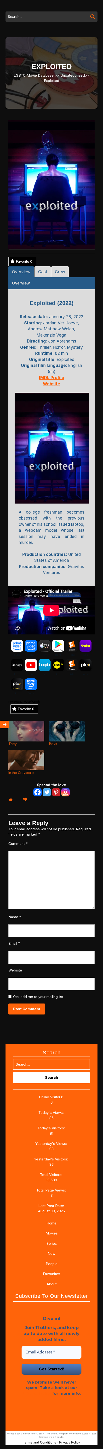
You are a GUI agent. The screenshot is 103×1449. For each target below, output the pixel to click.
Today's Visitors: (51, 1128)
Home (51, 1223)
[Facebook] (37, 792)
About (52, 1284)
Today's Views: (51, 1112)
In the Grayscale (21, 773)
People (51, 1263)
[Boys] (67, 731)
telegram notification (70, 1433)
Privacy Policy (36, 1393)
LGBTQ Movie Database (34, 75)
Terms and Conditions (39, 1442)
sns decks (51, 1433)
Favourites (51, 1274)
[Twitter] (47, 792)
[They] (26, 731)
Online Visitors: (51, 1097)
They (12, 744)
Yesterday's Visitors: (51, 1159)
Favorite (24, 261)
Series (51, 1243)
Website (15, 970)
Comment (18, 843)
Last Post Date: (51, 1205)
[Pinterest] (56, 792)
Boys (53, 744)
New (51, 1253)
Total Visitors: (51, 1174)
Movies (52, 1233)
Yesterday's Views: (51, 1143)
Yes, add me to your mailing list (37, 996)
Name (14, 917)
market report (30, 1433)
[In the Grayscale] (26, 760)
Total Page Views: (51, 1190)
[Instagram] (65, 792)
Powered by (15, 701)
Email (14, 943)
